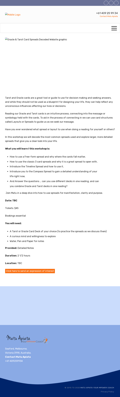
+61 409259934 (14, 361)
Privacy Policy (107, 391)
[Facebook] (106, 3)
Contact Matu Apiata (109, 16)
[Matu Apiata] (12, 15)
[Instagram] (116, 3)
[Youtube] (111, 3)
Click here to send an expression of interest (30, 271)
